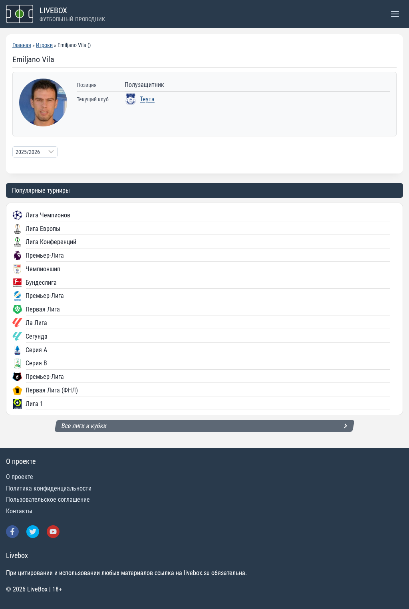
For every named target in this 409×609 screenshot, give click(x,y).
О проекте (19, 477)
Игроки (44, 45)
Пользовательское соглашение (48, 499)
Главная (21, 45)
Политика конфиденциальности (48, 488)
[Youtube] (53, 531)
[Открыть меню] (395, 14)
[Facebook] (12, 531)
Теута (147, 99)
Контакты (19, 511)
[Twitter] (32, 531)
